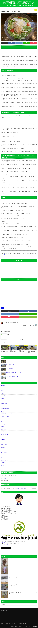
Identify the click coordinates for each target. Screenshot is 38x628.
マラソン (3, 395)
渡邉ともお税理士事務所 (21, 488)
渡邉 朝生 (9, 334)
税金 (2, 457)
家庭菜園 (3, 424)
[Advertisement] (9, 52)
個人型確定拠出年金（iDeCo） (6, 413)
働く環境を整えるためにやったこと (14, 558)
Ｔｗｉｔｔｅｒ (3, 542)
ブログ (2, 393)
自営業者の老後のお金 (5, 460)
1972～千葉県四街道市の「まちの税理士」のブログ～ (19, 3)
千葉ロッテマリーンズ (5, 416)
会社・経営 (3, 406)
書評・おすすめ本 (4, 434)
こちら (4, 254)
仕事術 (2, 400)
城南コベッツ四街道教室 (4, 478)
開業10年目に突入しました (12, 364)
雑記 (2, 465)
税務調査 (3, 447)
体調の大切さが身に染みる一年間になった (14, 372)
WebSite (21, 339)
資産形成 (3, 462)
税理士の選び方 (4, 452)
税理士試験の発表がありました (12, 360)
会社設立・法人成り (5, 408)
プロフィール (6, 5)
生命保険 (3, 439)
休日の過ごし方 (4, 403)
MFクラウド (3, 385)
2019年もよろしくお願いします (14, 566)
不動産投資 (3, 398)
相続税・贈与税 (4, 444)
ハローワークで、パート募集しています (14, 376)
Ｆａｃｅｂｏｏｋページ (4, 544)
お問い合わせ (19, 5)
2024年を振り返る (10, 368)
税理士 (2, 449)
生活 (2, 442)
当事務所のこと (4, 429)
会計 (2, 411)
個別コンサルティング (13, 5)
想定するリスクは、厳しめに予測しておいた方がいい (17, 574)
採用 (2, 431)
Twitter (24, 339)
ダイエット (3, 390)
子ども (2, 421)
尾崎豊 (2, 426)
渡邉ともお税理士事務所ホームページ (28, 5)
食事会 (2, 467)
